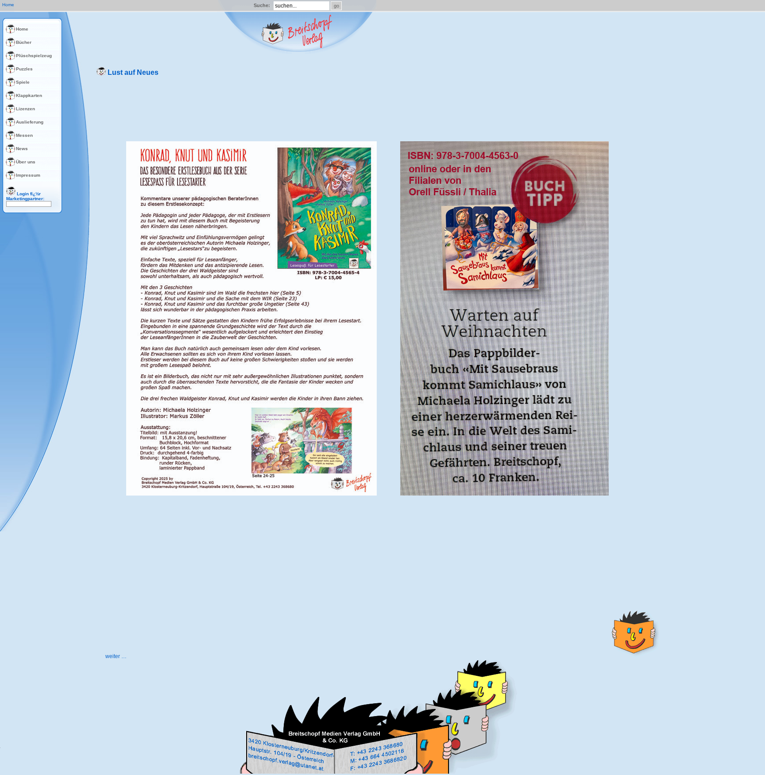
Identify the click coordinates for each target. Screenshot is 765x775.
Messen (24, 135)
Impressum (28, 175)
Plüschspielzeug (34, 55)
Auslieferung (29, 122)
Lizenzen (25, 108)
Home (22, 29)
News (22, 148)
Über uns (25, 161)
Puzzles (24, 68)
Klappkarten (29, 95)
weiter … (116, 656)
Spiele (23, 82)
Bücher (23, 42)
